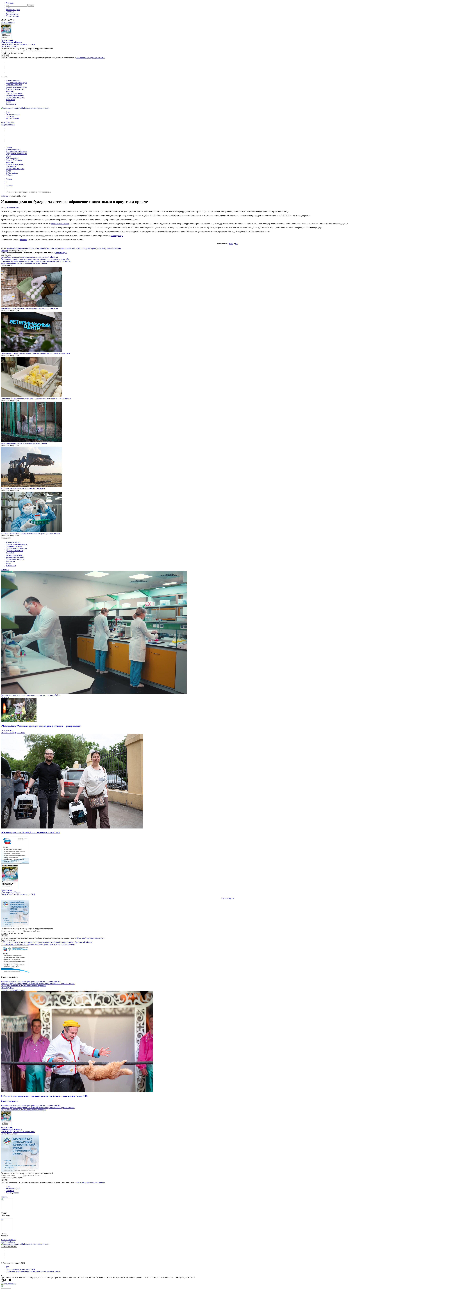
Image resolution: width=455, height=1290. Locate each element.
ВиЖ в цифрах (12, 173)
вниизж (43, 248)
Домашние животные (14, 89)
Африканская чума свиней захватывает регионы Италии (24, 263)
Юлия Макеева (13, 207)
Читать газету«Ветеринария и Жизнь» (11, 41)
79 (6, 936)
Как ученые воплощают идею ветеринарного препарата (23, 986)
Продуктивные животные (16, 87)
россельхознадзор (114, 248)
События (9, 175)
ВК (236, 244)
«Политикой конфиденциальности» (90, 58)
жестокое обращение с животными (61, 248)
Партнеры (10, 12)
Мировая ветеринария (15, 95)
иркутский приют (83, 248)
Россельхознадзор (13, 10)
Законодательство (13, 80)
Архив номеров (12, 14)
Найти (31, 5)
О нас (8, 8)
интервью (5, 570)
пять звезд (101, 248)
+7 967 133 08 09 (7, 122)
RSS (7, 1267)
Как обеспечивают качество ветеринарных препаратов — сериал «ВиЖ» (30, 695)
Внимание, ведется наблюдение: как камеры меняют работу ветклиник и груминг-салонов (38, 984)
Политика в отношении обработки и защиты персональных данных (33, 1271)
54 (6, 1180)
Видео (8, 102)
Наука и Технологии (14, 93)
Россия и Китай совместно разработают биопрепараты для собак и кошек (30, 533)
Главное (9, 147)
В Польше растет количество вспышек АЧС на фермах (23, 488)
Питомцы (5, 697)
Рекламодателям (12, 16)
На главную (6, 538)
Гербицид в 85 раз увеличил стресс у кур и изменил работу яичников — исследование (36, 261)
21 (3, 55)
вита (37, 248)
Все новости (11, 104)
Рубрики (10, 3)
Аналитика (10, 100)
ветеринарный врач (26, 248)
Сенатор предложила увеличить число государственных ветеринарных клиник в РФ (35, 259)
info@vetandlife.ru (8, 22)
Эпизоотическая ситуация (16, 83)
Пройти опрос (61, 253)
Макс (231, 244)
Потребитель (11, 166)
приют (93, 248)
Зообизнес (10, 91)
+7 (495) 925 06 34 (8, 1240)
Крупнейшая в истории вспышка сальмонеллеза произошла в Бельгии (29, 257)
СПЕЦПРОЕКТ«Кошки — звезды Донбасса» (13, 731)
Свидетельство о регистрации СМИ (20, 1269)
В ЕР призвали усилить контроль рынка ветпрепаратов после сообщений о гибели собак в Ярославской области (46, 942)
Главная (9, 179)
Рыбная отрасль (12, 158)
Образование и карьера (15, 98)
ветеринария (12, 248)
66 (7, 55)
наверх (4, 1197)
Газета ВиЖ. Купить (9, 46)
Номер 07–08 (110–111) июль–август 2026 (18, 44)
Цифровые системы (14, 85)
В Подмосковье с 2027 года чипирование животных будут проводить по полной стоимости (38, 944)
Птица (8, 156)
